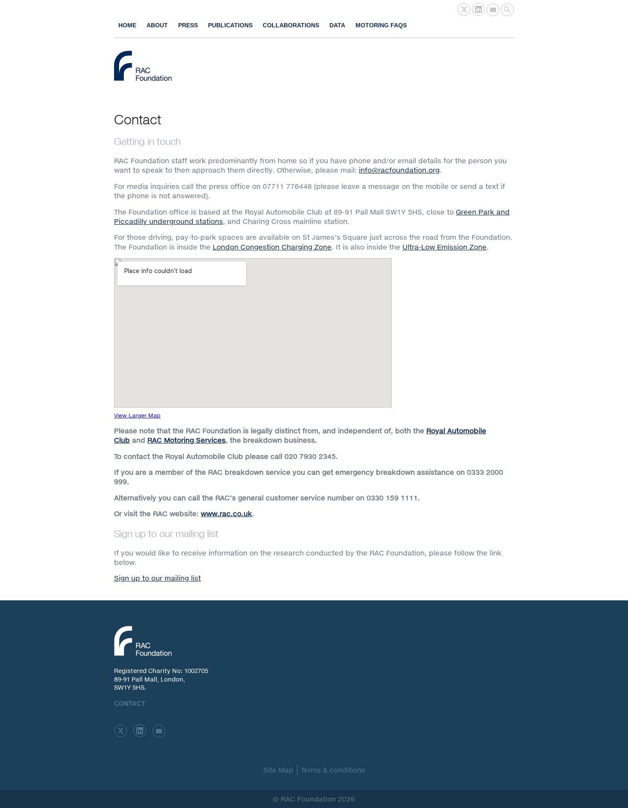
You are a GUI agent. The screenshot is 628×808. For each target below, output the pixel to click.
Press (188, 25)
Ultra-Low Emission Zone (444, 247)
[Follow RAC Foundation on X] (464, 9)
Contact (129, 703)
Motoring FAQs (381, 25)
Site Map (278, 770)
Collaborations (291, 25)
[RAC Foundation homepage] (143, 66)
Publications (230, 25)
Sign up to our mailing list (157, 578)
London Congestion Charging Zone (272, 247)
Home (127, 25)
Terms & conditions (333, 770)
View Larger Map (137, 415)
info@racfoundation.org (399, 170)
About (157, 25)
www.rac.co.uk (226, 513)
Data (337, 25)
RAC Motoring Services (186, 440)
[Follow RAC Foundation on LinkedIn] (478, 9)
